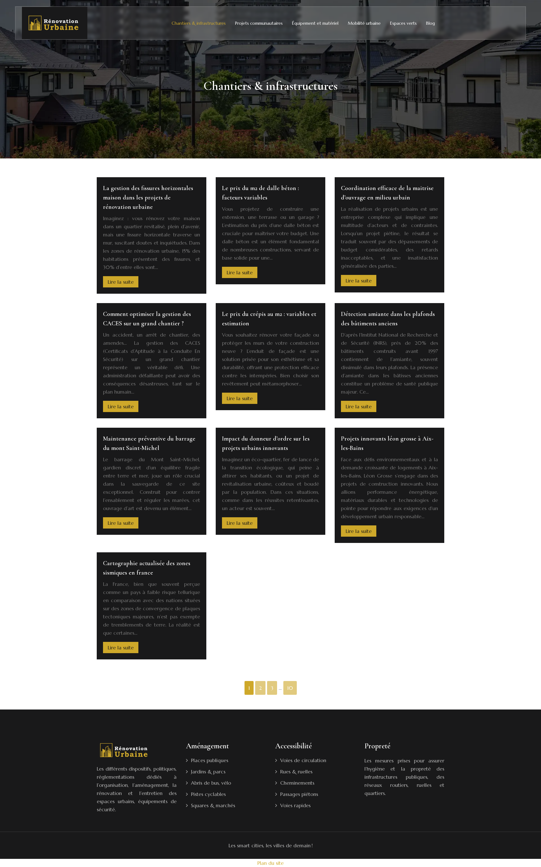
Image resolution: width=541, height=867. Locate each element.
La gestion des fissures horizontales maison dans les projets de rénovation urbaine (148, 197)
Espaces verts (403, 23)
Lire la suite (121, 282)
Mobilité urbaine (364, 23)
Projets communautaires (259, 23)
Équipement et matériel (315, 23)
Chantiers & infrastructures (199, 23)
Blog (430, 23)
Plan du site (270, 863)
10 (290, 688)
